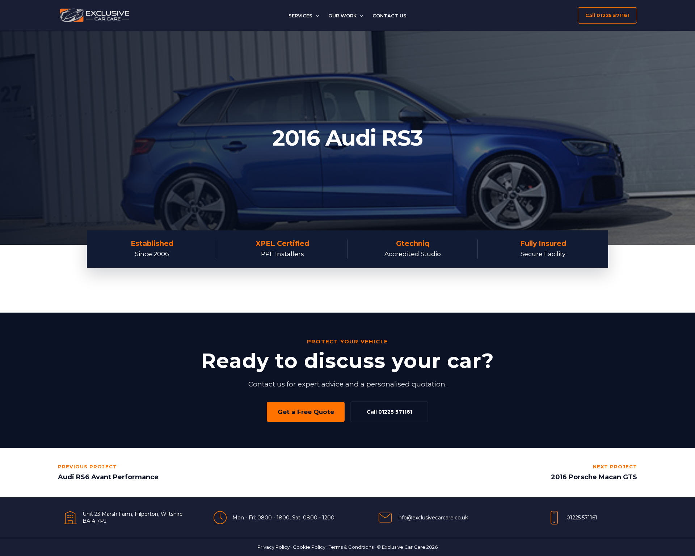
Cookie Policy (309, 547)
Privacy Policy (273, 547)
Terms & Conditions (351, 547)
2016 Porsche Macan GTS (594, 477)
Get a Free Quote (306, 411)
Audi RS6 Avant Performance (108, 477)
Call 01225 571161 (389, 412)
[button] (315, 15)
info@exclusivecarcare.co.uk (432, 517)
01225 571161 (581, 517)
